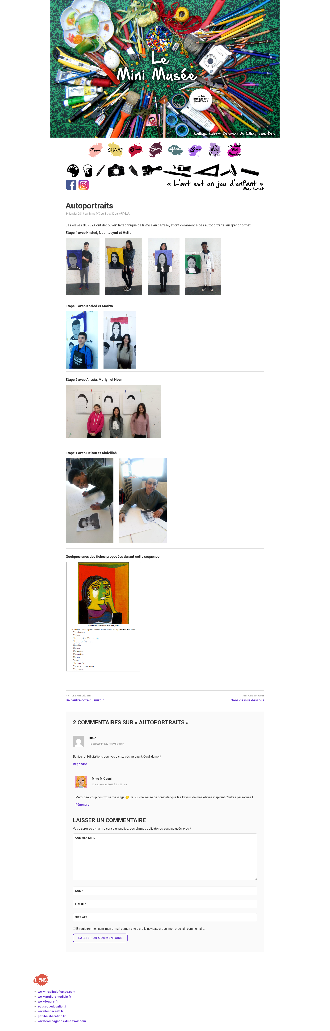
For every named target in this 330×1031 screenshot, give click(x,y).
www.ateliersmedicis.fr (54, 997)
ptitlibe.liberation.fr (52, 1016)
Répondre (80, 764)
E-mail (80, 904)
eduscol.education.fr (53, 1006)
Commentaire (85, 837)
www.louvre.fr (48, 1001)
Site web (81, 917)
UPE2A (125, 213)
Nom (79, 890)
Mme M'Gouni (97, 213)
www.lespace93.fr (51, 1011)
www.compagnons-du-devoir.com (62, 1021)
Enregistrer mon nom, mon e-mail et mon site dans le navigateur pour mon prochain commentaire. (140, 928)
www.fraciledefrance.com (56, 992)
